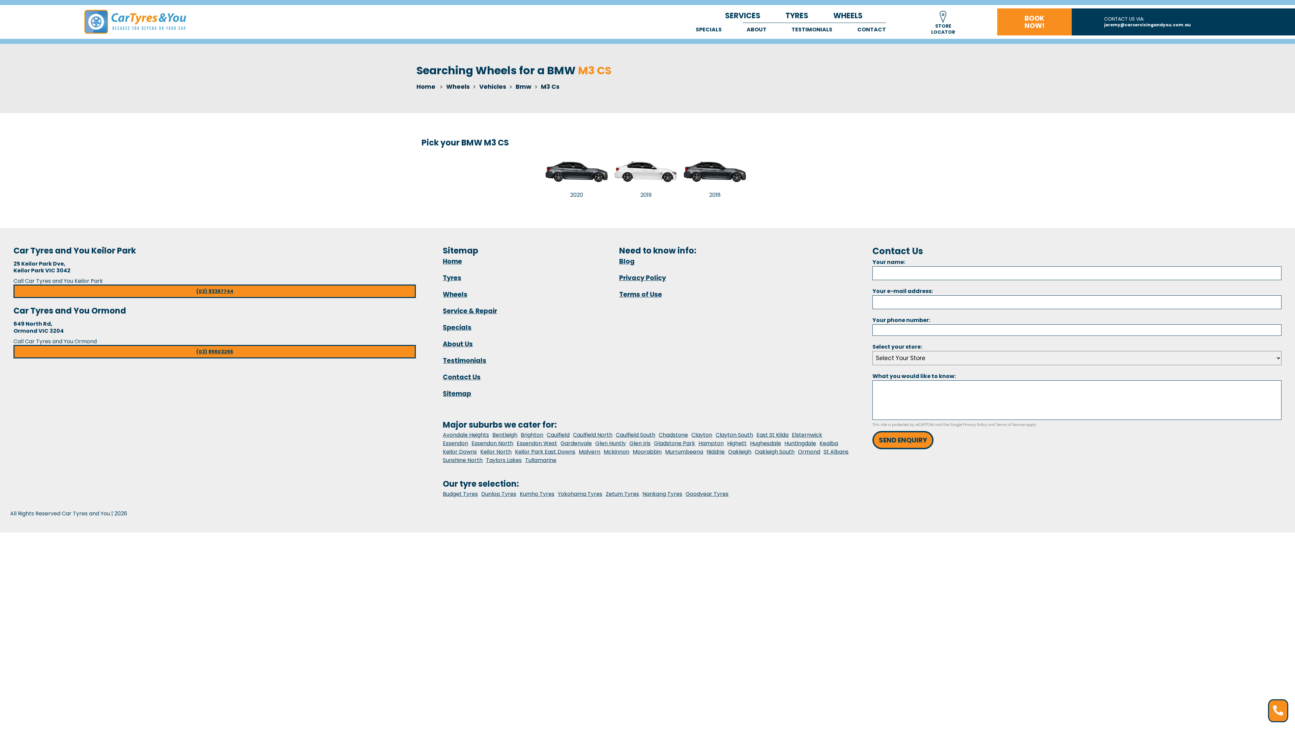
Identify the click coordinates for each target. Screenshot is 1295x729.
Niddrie (716, 452)
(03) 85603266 (214, 351)
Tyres (796, 15)
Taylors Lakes (504, 460)
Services (742, 15)
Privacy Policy (642, 277)
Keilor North (496, 452)
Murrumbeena (684, 452)
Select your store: (897, 347)
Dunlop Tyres (498, 494)
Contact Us (462, 377)
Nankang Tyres (662, 494)
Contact (871, 29)
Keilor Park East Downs (545, 452)
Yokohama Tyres (580, 494)
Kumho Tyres (537, 494)
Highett (737, 443)
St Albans (836, 452)
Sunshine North (463, 460)
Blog (627, 261)
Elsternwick (807, 435)
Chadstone (673, 435)
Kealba (828, 443)
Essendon (455, 443)
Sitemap (457, 393)
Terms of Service (1010, 424)
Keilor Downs (460, 452)
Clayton (701, 435)
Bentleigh (504, 435)
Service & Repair (470, 311)
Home (425, 86)
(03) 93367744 (214, 291)
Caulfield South (635, 435)
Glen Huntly (610, 443)
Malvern (589, 452)
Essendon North (492, 443)
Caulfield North (592, 435)
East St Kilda (772, 435)
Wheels (848, 15)
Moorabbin (647, 452)
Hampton (711, 443)
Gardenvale (576, 443)
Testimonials (812, 29)
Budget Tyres (460, 494)
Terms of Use (640, 294)
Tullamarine (540, 460)
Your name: (888, 262)
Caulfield (558, 435)
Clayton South (734, 435)
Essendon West (537, 443)
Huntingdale (800, 443)
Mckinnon (616, 452)
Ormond (809, 452)
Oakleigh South (775, 452)
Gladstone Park (674, 443)
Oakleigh (739, 452)
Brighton (532, 435)
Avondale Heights (466, 435)
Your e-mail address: (902, 291)
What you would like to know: (914, 376)
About (757, 29)
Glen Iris (640, 443)
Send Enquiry (903, 440)
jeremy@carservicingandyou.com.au (1147, 25)
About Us (458, 344)
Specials (709, 29)
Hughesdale (765, 443)
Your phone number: (901, 320)
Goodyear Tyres (707, 494)
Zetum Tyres (622, 494)
